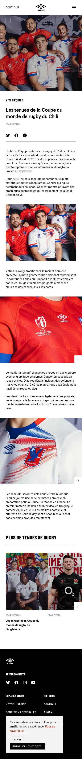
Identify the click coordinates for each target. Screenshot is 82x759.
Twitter (8, 135)
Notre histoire (16, 704)
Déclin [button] (17, 739)
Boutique (12, 7)
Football (50, 704)
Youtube (33, 682)
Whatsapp (25, 135)
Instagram (25, 682)
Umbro (41, 7)
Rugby (48, 712)
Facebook (16, 135)
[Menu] (74, 7)
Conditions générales (21, 712)
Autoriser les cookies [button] (27, 746)
